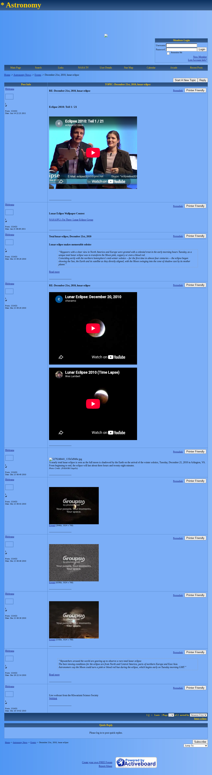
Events (38, 74)
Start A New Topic (185, 80)
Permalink (178, 90)
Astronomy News (22, 74)
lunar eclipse (200, 718)
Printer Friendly (195, 90)
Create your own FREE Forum (97, 762)
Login (202, 49)
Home (7, 74)
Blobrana (9, 89)
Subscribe (200, 741)
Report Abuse (105, 766)
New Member (200, 56)
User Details (106, 67)
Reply (202, 80)
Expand (52, 525)
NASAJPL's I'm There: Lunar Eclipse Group (71, 219)
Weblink (53, 698)
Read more (54, 271)
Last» (157, 715)
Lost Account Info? (197, 60)
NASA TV (83, 67)
